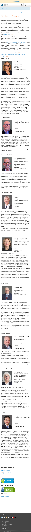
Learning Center (7, 524)
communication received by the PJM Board (16, 42)
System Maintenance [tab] (16, 1)
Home (2, 12)
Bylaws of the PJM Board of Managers (10, 52)
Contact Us (5, 521)
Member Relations (5, 496)
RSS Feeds (5, 527)
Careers (4, 522)
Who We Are (11, 12)
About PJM (4, 8)
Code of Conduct (8, 34)
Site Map (4, 528)
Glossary (4, 525)
